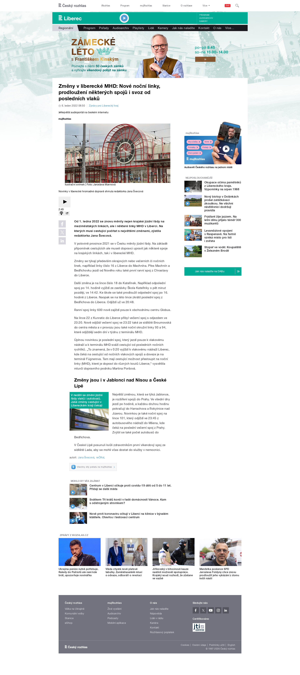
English (231, 645)
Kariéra (154, 622)
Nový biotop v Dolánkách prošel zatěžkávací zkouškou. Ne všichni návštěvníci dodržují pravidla (221, 203)
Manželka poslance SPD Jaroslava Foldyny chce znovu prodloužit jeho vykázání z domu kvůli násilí (219, 574)
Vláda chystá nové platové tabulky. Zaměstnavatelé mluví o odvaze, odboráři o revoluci (124, 572)
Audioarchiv (206, 18)
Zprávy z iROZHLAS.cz (74, 535)
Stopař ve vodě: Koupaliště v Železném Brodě (222, 249)
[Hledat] (237, 5)
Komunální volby (74, 613)
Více (229, 28)
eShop (68, 622)
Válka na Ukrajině (74, 608)
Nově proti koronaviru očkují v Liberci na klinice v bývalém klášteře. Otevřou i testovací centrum (129, 515)
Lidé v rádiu (156, 618)
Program (124, 5)
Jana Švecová (86, 457)
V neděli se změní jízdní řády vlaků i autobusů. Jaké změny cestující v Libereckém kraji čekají (86, 400)
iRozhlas (105, 5)
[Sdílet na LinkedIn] (62, 240)
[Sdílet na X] (62, 232)
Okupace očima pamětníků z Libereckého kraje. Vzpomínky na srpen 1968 (222, 186)
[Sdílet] (67, 213)
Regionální (66, 28)
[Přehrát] (64, 202)
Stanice (166, 5)
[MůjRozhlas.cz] (65, 119)
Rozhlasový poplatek (162, 632)
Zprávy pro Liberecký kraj (103, 105)
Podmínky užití (217, 645)
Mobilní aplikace (117, 622)
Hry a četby (193, 142)
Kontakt (203, 28)
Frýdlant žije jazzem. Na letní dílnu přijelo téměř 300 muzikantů (222, 220)
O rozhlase (186, 5)
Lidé (151, 28)
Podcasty (113, 618)
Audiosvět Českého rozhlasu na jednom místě (208, 167)
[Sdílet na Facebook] (62, 224)
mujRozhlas (146, 5)
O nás (217, 28)
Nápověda (156, 613)
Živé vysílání (193, 153)
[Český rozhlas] (72, 5)
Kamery (203, 21)
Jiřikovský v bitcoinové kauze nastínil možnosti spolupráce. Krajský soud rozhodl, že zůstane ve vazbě (172, 574)
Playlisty (138, 28)
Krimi (207, 142)
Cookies (185, 645)
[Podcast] (61, 213)
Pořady (104, 28)
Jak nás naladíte (183, 28)
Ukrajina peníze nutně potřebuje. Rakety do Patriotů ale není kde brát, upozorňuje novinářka (78, 572)
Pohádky (191, 147)
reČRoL (100, 457)
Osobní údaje (199, 645)
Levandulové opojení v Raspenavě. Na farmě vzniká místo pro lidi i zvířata (220, 236)
